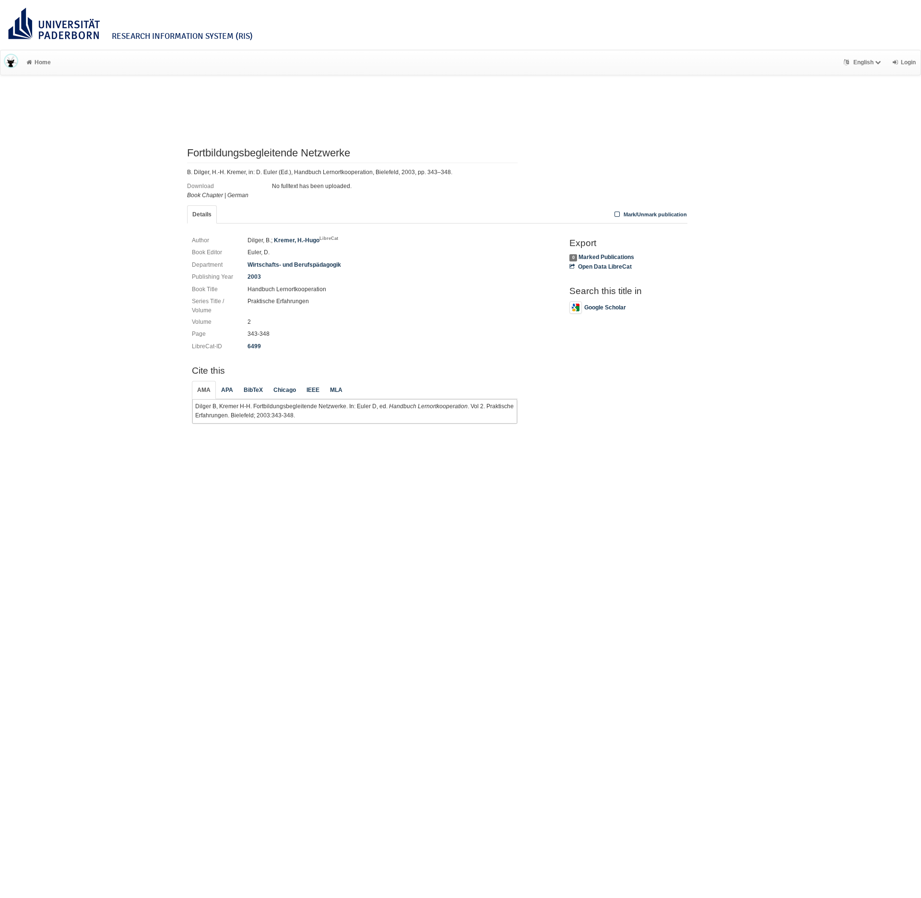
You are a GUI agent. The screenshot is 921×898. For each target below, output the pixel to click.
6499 (254, 346)
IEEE (313, 390)
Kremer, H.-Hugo (306, 240)
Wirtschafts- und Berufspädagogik (294, 264)
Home (43, 62)
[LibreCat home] (11, 62)
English (863, 62)
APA (227, 390)
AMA (204, 390)
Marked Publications (606, 257)
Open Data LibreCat (604, 266)
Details (202, 214)
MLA (336, 390)
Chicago (284, 390)
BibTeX (253, 390)
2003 (254, 276)
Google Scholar (605, 307)
